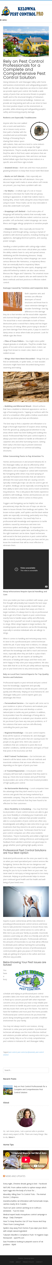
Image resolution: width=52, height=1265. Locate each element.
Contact (39, 1262)
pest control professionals (26, 1052)
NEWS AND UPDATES (15, 1176)
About (18, 1262)
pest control (13, 1052)
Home (12, 1262)
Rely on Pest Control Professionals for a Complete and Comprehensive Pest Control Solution (24, 69)
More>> (12, 1137)
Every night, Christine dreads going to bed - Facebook (25, 1183)
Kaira (32, 1258)
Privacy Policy (28, 1262)
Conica (26, 1258)
